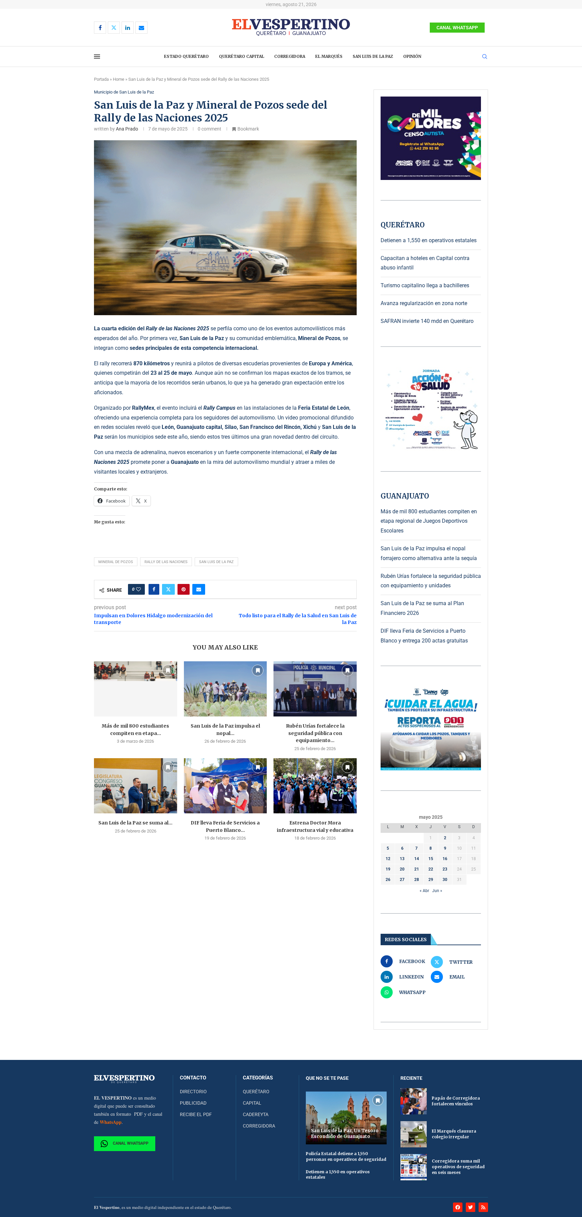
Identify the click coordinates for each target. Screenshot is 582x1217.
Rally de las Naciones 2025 (177, 328)
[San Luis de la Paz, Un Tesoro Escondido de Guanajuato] (346, 1118)
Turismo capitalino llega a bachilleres (425, 285)
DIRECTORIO (193, 1091)
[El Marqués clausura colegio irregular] (413, 1134)
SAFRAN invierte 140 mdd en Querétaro (427, 321)
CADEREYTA (255, 1114)
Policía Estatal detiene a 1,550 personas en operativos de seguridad (346, 1156)
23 (445, 869)
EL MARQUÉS (329, 56)
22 (430, 869)
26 (388, 879)
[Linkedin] (128, 28)
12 (388, 858)
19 (388, 869)
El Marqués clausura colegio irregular (454, 1134)
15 (430, 858)
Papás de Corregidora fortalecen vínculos (456, 1101)
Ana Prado (127, 129)
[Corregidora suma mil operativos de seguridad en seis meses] (413, 1167)
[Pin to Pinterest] (183, 589)
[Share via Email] (198, 589)
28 (416, 879)
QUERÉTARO (256, 1091)
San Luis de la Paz (373, 56)
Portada (101, 79)
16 (445, 858)
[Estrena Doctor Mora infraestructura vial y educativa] (315, 785)
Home (118, 79)
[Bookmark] (168, 670)
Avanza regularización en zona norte (424, 303)
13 (402, 858)
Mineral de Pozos (115, 562)
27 (402, 879)
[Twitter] (114, 28)
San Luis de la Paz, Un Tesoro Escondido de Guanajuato (345, 1133)
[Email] (141, 28)
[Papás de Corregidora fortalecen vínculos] (413, 1101)
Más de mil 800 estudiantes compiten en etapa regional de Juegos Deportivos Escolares (429, 521)
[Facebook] (100, 28)
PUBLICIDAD (193, 1103)
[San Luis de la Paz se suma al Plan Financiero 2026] (135, 785)
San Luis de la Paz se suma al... (135, 823)
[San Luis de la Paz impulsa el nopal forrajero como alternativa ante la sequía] (225, 688)
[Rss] (483, 1207)
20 (402, 869)
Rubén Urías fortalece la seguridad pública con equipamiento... (315, 733)
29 (430, 879)
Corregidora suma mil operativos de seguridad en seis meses (458, 1166)
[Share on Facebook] (154, 589)
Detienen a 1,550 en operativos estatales (429, 240)
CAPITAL (252, 1103)
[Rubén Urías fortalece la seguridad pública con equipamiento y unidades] (315, 688)
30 (445, 879)
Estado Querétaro (186, 56)
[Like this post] (138, 589)
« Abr (424, 890)
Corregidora (289, 56)
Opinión (412, 56)
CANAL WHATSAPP (457, 27)
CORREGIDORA (259, 1125)
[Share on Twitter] (168, 589)
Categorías (258, 1077)
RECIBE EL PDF (196, 1114)
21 (416, 869)
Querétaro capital (241, 56)
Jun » (437, 890)
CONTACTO (193, 1077)
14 (416, 858)
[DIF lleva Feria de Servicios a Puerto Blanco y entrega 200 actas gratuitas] (225, 785)
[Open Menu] (97, 56)
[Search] (484, 57)
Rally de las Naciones (166, 562)
